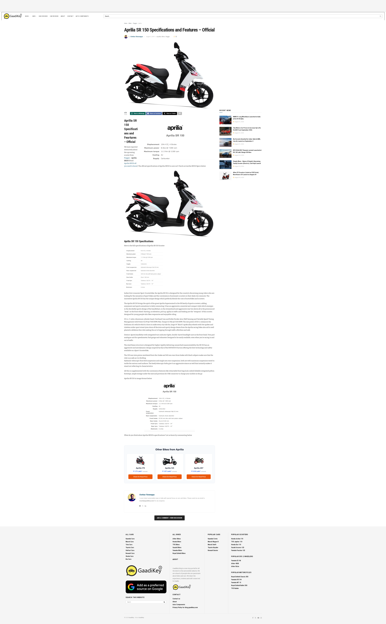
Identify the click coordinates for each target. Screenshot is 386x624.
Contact (70, 16)
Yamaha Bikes (177, 550)
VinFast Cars (130, 550)
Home (125, 23)
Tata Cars (129, 545)
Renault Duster (213, 550)
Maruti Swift (212, 545)
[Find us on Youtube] (258, 618)
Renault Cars (130, 553)
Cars (34, 16)
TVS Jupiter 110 (236, 542)
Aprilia (140, 23)
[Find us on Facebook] (252, 618)
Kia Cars (128, 559)
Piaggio (135, 23)
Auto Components (82, 16)
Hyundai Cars (130, 539)
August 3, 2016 (150, 36)
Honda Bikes (177, 542)
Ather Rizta (235, 566)
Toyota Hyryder (213, 547)
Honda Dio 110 (236, 545)
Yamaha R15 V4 (236, 580)
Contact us (176, 599)
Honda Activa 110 (237, 539)
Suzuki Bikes (177, 547)
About (63, 16)
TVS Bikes (176, 545)
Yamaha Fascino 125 (238, 550)
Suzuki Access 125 (237, 547)
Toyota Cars (130, 547)
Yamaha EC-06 (236, 561)
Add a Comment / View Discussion (169, 518)
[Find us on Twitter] (255, 618)
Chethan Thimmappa (136, 36)
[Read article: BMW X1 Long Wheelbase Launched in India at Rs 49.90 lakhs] (225, 120)
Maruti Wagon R (213, 542)
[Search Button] (380, 16)
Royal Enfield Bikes (179, 553)
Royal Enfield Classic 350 (239, 577)
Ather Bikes (177, 539)
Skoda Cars (129, 556)
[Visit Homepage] (13, 16)
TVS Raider (235, 588)
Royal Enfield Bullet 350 (239, 585)
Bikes (27, 16)
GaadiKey (131, 617)
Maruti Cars (130, 542)
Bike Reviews (43, 16)
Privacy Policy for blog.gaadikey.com (185, 607)
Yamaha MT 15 (236, 582)
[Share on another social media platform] (180, 113)
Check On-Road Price (140, 477)
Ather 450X (235, 563)
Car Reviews (54, 16)
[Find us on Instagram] (261, 618)
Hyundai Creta (212, 539)
